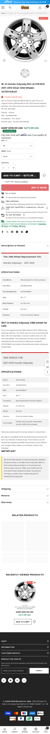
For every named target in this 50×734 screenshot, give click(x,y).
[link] (44, 175)
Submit (39, 671)
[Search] (10, 7)
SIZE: (4, 140)
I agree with (9, 182)
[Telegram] (17, 232)
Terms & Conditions (21, 182)
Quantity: (5, 163)
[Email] (22, 232)
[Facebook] (2, 232)
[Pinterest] (12, 232)
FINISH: (6, 151)
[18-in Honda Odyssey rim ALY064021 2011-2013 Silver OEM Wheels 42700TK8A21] (25, 592)
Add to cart (23, 622)
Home (3, 13)
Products (11, 13)
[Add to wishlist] (34, 621)
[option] (25, 39)
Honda (11, 112)
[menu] (2, 7)
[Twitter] (7, 232)
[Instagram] (10, 680)
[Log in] (39, 7)
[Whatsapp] (27, 232)
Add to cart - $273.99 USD (21, 175)
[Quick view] (35, 582)
